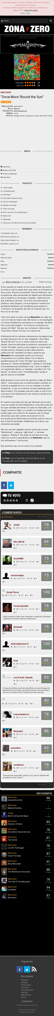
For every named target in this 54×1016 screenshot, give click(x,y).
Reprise (17, 109)
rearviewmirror (21, 714)
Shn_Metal (19, 542)
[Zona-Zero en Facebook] (20, 969)
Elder (2, 261)
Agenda (24, 992)
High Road (6, 167)
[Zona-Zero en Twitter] (27, 969)
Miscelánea (26, 995)
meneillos (16, 748)
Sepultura (4, 265)
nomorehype (17, 575)
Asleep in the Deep (9, 170)
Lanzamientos (27, 990)
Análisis (24, 982)
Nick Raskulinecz (20, 111)
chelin (17, 525)
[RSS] (33, 969)
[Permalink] (14, 528)
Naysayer (18, 731)
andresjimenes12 (20, 644)
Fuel (16, 661)
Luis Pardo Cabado (23, 678)
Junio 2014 (18, 106)
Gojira (3, 254)
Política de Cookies (27, 1012)
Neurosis (4, 268)
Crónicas (25, 987)
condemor (19, 765)
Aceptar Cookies (25, 13)
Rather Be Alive (6, 258)
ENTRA (6, 21)
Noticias (24, 980)
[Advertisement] (27, 132)
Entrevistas (26, 985)
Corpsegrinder (21, 606)
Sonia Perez (12, 592)
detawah (18, 627)
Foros (23, 997)
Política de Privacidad (27, 1010)
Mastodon (35, 317)
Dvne (2, 272)
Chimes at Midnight (10, 174)
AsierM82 (18, 559)
